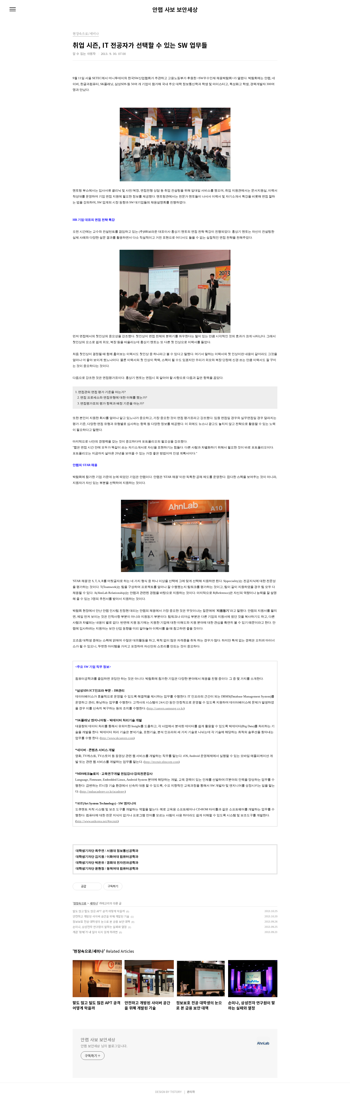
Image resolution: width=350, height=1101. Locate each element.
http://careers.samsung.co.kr (166, 708)
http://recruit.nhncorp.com (162, 762)
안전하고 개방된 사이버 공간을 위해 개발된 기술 (101, 916)
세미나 (94, 903)
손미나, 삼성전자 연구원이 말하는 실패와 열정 (100, 927)
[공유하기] (91, 886)
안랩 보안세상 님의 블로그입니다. (104, 1045)
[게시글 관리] (97, 886)
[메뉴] (12, 9)
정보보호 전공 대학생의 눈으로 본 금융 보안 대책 (101, 921)
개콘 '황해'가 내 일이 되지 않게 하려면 (95, 932)
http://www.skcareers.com (117, 738)
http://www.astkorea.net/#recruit (97, 821)
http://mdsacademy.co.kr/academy (103, 791)
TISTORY (176, 1092)
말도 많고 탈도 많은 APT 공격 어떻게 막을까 (99, 911)
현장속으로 (79, 903)
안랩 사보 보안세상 (175, 9)
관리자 (191, 1092)
